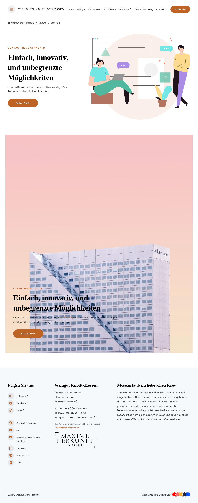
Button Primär (23, 103)
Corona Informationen (27, 423)
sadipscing (66, 317)
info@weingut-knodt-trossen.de (74, 417)
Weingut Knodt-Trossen (76, 385)
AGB (18, 462)
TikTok (19, 410)
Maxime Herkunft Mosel (66, 427)
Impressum (21, 448)
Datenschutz (22, 455)
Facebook (21, 403)
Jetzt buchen (180, 9)
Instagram (21, 396)
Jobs (18, 430)
